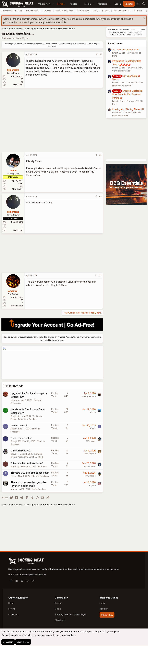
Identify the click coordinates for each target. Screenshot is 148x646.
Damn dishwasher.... (21, 450)
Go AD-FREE (107, 615)
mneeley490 (90, 453)
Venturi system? (19, 425)
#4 (100, 275)
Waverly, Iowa (17, 306)
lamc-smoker (90, 466)
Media (87, 4)
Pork (114, 56)
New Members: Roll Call (12, 11)
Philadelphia (17, 189)
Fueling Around (89, 396)
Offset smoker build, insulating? (27, 463)
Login (102, 603)
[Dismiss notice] (144, 18)
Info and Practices (40, 476)
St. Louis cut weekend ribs (126, 49)
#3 (100, 196)
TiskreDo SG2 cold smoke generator (30, 472)
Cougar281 (16, 441)
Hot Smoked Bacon (121, 85)
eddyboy (15, 466)
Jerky (95, 11)
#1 (101, 54)
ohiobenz (15, 400)
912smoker (91, 441)
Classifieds (60, 620)
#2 (100, 155)
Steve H (14, 454)
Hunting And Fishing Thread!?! (128, 109)
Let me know (21, 22)
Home (11, 603)
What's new (44, 4)
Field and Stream (120, 115)
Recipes (105, 11)
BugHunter (16, 416)
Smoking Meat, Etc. (122, 11)
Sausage (47, 11)
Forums (61, 4)
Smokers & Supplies (64, 11)
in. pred (92, 485)
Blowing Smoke (33, 11)
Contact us (13, 614)
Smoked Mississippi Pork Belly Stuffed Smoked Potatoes (127, 94)
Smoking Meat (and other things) (70, 614)
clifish (93, 412)
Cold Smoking (83, 11)
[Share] (97, 54)
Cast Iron (138, 11)
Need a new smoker (21, 438)
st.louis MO (18, 85)
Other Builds (41, 466)
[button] (53, 4)
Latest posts (115, 43)
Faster (14, 428)
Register (104, 608)
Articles (73, 4)
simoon (14, 489)
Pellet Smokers (39, 489)
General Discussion (121, 70)
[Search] (143, 4)
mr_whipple (90, 476)
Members (102, 4)
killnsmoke (9, 38)
